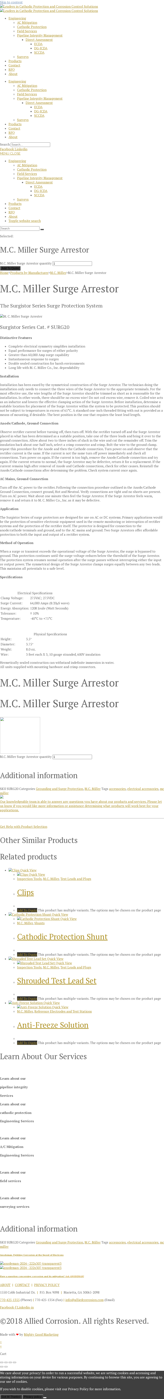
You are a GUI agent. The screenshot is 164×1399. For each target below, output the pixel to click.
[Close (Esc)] (14, 1362)
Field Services (27, 31)
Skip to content (11, 2)
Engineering (17, 18)
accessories (117, 789)
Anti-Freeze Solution (53, 1025)
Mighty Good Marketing (41, 1334)
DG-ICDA (40, 48)
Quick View (28, 870)
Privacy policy (32, 1396)
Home (4, 273)
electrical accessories (142, 789)
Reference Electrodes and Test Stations (63, 1011)
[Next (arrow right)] (6, 1366)
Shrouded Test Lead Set (57, 981)
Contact (14, 65)
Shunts (39, 923)
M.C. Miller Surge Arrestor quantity (26, 263)
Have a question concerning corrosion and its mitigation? (42, 1276)
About (13, 74)
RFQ (12, 69)
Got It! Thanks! (11, 1396)
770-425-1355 (10, 1300)
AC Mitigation (27, 22)
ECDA (38, 44)
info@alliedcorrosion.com (84, 1300)
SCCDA (39, 52)
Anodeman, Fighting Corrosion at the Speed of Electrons (32, 1255)
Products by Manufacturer (29, 273)
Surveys (23, 57)
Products (15, 61)
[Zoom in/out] (1, 1362)
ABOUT (5, 1285)
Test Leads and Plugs (75, 879)
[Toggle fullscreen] (6, 1362)
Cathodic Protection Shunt (62, 937)
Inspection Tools (29, 879)
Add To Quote (10, 268)
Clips (25, 892)
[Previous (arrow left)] (1, 1366)
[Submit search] (42, 229)
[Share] (10, 1362)
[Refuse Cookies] (45, 1397)
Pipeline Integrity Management (40, 35)
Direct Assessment (39, 39)
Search (5, 144)
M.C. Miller (58, 273)
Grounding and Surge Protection (59, 789)
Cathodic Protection (32, 27)
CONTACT (22, 1285)
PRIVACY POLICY (47, 1285)
